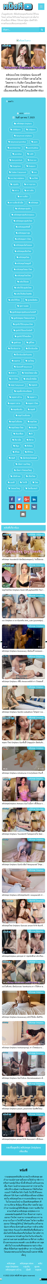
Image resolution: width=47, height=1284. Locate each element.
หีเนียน (30, 446)
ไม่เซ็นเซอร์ (32, 488)
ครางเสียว (24, 196)
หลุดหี (32, 409)
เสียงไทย (31, 476)
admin (27, 113)
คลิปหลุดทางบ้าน (13, 1270)
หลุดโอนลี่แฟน (24, 415)
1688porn (17, 130)
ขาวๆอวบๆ (31, 184)
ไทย (36, 482)
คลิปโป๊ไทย (15, 300)
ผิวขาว (13, 373)
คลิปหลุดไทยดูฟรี (24, 263)
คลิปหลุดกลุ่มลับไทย (24, 221)
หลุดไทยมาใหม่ (17, 428)
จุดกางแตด (24, 306)
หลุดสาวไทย (33, 403)
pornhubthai (33, 148)
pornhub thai (15, 148)
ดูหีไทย (31, 342)
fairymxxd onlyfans (24, 136)
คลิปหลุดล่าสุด (24, 233)
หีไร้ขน (30, 452)
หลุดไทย (33, 422)
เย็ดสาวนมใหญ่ (24, 464)
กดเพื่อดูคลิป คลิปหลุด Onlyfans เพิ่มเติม (23, 1149)
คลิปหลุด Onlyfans (24, 124)
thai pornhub (17, 160)
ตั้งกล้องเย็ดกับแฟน (24, 355)
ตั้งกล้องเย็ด (33, 348)
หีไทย (17, 452)
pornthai (18, 154)
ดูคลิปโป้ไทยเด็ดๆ (24, 336)
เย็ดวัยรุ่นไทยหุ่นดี (30, 458)
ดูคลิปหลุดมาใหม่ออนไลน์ (24, 318)
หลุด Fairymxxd (17, 385)
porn (35, 142)
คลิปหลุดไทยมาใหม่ (24, 269)
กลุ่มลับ (16, 184)
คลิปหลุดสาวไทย (24, 239)
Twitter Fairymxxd (18, 172)
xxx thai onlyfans (17, 178)
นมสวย (17, 361)
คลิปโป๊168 (24, 282)
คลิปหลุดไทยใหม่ (24, 276)
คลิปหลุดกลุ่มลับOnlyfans (24, 215)
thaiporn (32, 166)
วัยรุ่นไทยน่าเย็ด (30, 373)
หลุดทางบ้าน (17, 397)
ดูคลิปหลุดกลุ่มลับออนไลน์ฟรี (24, 312)
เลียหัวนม (16, 476)
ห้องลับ (34, 428)
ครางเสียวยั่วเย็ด (16, 203)
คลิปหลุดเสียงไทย (24, 251)
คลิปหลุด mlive (26, 1263)
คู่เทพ (36, 1266)
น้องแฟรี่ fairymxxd (24, 367)
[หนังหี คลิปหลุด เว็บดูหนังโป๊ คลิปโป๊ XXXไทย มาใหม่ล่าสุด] (19, 6)
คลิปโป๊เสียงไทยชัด (24, 294)
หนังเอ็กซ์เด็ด (31, 379)
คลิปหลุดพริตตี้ (24, 227)
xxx (35, 172)
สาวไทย (14, 379)
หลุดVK (34, 385)
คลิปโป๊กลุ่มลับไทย (24, 288)
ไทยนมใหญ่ (15, 488)
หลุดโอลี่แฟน (16, 422)
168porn (31, 130)
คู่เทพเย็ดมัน (32, 300)
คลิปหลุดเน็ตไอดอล (24, 245)
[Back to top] (39, 1276)
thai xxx (33, 160)
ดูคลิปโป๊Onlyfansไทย (24, 324)
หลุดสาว (33, 397)
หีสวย (31, 440)
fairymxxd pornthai (18, 142)
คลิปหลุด (34, 203)
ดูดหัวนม (17, 342)
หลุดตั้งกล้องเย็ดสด (24, 391)
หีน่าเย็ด (18, 440)
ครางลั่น (30, 190)
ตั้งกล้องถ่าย (15, 348)
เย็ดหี (28, 1270)
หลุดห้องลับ (17, 409)
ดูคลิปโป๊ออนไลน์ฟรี (24, 330)
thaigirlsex (17, 166)
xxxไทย (35, 178)
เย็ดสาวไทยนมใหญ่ (24, 470)
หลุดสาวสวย (15, 403)
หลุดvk (38, 1270)
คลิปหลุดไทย (24, 257)
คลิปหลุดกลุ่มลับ (24, 209)
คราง (16, 190)
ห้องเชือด (19, 434)
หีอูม (17, 446)
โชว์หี (24, 482)
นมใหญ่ (31, 361)
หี (31, 434)
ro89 (31, 154)
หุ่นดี (13, 458)
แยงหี (12, 482)
